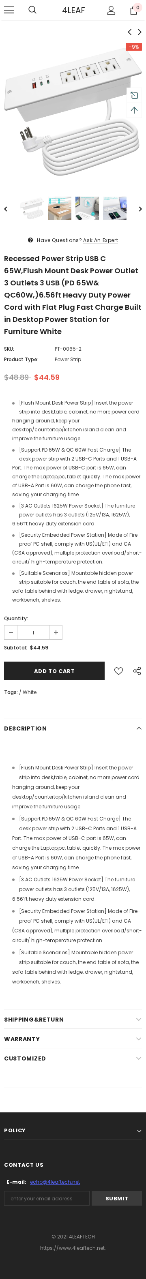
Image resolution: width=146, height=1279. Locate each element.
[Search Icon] (32, 10)
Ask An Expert (100, 240)
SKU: (9, 348)
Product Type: (21, 359)
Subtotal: (15, 647)
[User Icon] (111, 10)
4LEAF (72, 10)
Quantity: (16, 618)
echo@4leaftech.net (55, 1181)
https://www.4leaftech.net (72, 1248)
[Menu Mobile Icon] (9, 10)
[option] (73, 112)
